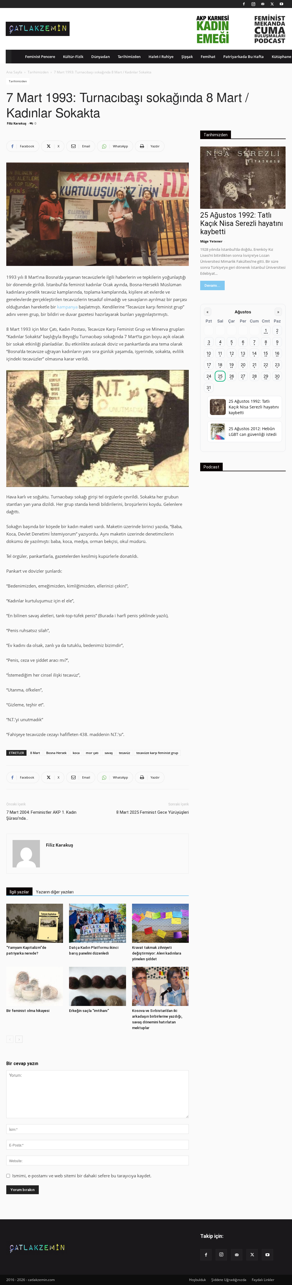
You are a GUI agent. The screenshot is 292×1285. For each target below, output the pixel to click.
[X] (272, 4)
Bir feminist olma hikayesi (27, 1011)
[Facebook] (244, 4)
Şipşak (187, 56)
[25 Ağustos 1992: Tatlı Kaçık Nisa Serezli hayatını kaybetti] (243, 178)
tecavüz (124, 753)
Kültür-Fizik (73, 56)
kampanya (67, 307)
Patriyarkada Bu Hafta (243, 56)
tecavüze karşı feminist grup (157, 753)
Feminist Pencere (40, 56)
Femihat (208, 56)
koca (76, 753)
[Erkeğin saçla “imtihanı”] (97, 986)
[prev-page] (9, 1039)
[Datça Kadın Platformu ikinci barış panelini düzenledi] (97, 923)
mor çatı (92, 753)
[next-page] (19, 1039)
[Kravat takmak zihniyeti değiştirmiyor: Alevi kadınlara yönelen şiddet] (160, 923)
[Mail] (262, 4)
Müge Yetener (211, 241)
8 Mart (35, 753)
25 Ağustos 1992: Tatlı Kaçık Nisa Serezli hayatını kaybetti (241, 223)
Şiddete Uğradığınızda (228, 1279)
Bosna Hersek (56, 753)
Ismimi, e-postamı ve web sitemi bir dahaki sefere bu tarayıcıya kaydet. (81, 1175)
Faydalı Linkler (263, 1279)
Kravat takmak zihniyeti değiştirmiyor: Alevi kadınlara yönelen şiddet (156, 953)
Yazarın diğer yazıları (55, 892)
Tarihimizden (129, 56)
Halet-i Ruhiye (161, 56)
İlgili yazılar (19, 892)
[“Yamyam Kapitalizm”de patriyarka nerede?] (34, 923)
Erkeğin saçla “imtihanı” (89, 1011)
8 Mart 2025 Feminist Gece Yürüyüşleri (152, 812)
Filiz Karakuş (16, 123)
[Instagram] (253, 4)
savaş (109, 753)
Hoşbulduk (197, 1279)
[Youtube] (281, 4)
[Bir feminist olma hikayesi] (34, 986)
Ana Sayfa (14, 72)
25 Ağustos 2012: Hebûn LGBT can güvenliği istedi (253, 431)
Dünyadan (100, 56)
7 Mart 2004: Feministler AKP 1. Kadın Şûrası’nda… (41, 815)
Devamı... (212, 285)
